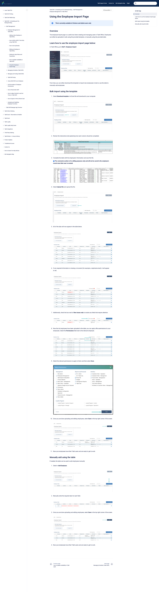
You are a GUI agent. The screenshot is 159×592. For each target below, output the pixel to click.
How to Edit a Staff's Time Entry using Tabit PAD (16, 41)
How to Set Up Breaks (14, 45)
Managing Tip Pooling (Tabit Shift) (16, 73)
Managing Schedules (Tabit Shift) (16, 70)
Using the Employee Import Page (14, 65)
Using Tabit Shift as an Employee (15, 81)
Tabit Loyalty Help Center (10, 125)
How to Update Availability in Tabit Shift (16, 60)
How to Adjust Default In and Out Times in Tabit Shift (15, 94)
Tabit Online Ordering (9, 111)
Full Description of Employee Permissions (14, 85)
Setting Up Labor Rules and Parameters (15, 55)
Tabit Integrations (9, 129)
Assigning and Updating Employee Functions (13, 103)
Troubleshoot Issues (9, 143)
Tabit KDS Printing (9, 14)
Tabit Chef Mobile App (10, 17)
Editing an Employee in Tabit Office (14, 50)
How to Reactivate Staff (13, 89)
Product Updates (8, 139)
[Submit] (135, 3)
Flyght (128, 3)
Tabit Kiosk (7, 118)
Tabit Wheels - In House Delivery (12, 136)
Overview (137, 14)
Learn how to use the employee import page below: (145, 17)
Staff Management (10, 26)
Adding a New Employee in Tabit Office (15, 36)
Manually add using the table (141, 24)
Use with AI (107, 10)
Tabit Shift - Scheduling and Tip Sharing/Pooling (12, 22)
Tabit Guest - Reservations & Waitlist (13, 114)
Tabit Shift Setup (12, 77)
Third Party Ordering (9, 132)
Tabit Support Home (102, 3)
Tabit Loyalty (7, 121)
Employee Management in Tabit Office (14, 30)
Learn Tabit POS (8, 10)
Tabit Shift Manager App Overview (14, 107)
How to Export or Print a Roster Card (16, 98)
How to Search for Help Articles (12, 150)
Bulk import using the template (142, 21)
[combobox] (145, 3)
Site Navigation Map (120, 3)
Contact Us (111, 3)
